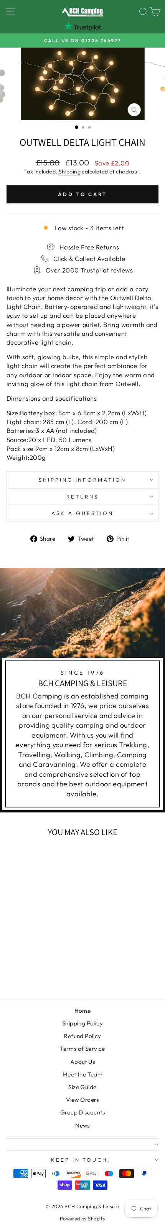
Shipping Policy (82, 1023)
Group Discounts (82, 1112)
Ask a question (82, 513)
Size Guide (82, 1087)
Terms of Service (82, 1048)
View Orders (82, 1099)
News (82, 1125)
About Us (82, 1061)
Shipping (70, 171)
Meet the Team (82, 1074)
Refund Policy (82, 1036)
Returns (82, 497)
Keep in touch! (81, 1160)
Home (82, 1010)
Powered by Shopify (82, 1218)
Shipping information (83, 480)
